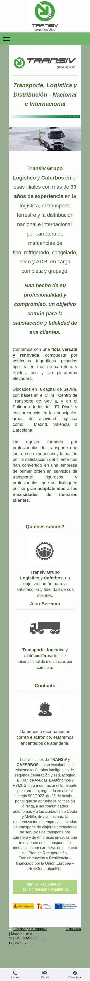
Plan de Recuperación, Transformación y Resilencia (45, 886)
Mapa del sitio (21, 934)
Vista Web (73, 929)
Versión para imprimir (30, 929)
